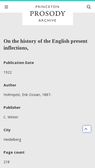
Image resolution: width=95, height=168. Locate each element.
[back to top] (87, 129)
